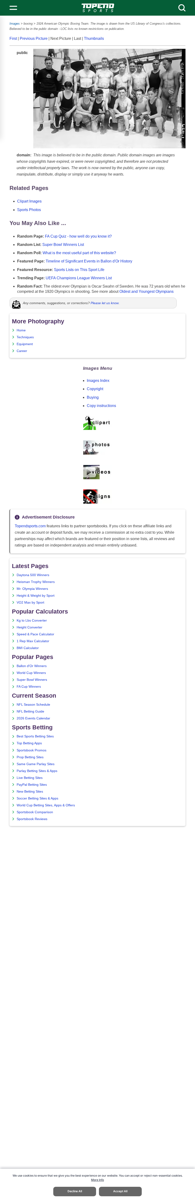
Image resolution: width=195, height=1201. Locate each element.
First (13, 38)
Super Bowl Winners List (63, 245)
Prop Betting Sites (30, 757)
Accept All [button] (120, 1191)
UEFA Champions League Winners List (79, 278)
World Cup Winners (31, 673)
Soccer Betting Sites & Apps (37, 798)
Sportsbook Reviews (32, 819)
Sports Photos (29, 210)
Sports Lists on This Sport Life (79, 270)
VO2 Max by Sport (30, 602)
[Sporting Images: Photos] (97, 454)
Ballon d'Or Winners (32, 666)
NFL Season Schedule (33, 704)
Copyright (95, 389)
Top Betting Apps (29, 743)
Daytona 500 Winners (33, 575)
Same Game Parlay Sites (35, 764)
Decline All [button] (75, 1191)
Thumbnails (94, 38)
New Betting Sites (30, 791)
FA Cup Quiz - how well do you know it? (78, 236)
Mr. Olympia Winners (32, 589)
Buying (93, 397)
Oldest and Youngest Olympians (146, 291)
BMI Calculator (28, 648)
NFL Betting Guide (30, 711)
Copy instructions (101, 406)
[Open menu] (13, 7)
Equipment (25, 344)
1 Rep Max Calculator (33, 641)
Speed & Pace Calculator (35, 634)
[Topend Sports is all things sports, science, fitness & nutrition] (98, 8)
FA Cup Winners (29, 686)
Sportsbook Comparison (35, 812)
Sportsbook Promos (31, 750)
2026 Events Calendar (33, 718)
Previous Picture (34, 38)
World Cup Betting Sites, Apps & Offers (46, 805)
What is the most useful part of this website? (79, 253)
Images (15, 23)
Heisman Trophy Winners (36, 582)
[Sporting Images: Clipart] (97, 429)
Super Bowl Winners (32, 680)
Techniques (25, 337)
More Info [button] (97, 1180)
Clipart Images (29, 201)
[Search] (181, 7)
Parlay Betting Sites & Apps (37, 771)
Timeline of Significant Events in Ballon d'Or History (89, 261)
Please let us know (105, 303)
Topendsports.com (30, 526)
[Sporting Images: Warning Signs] (97, 502)
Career (22, 351)
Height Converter (29, 627)
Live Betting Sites (30, 778)
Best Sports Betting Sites (35, 736)
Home (21, 330)
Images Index (98, 381)
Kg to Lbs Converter (32, 620)
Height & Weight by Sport (35, 595)
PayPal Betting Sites (32, 784)
